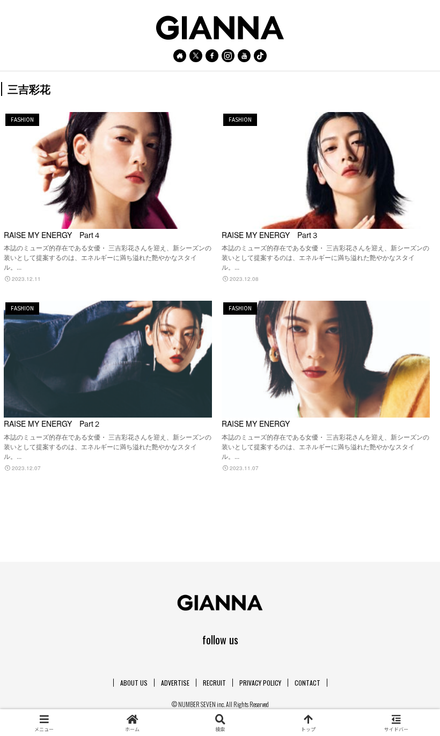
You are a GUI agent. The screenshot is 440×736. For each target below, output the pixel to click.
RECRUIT (214, 682)
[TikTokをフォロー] (260, 55)
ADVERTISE (175, 682)
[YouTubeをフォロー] (244, 55)
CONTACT (307, 682)
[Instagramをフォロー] (228, 55)
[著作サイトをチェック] (179, 55)
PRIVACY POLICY (260, 682)
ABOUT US (134, 682)
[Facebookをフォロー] (212, 55)
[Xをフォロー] (195, 55)
